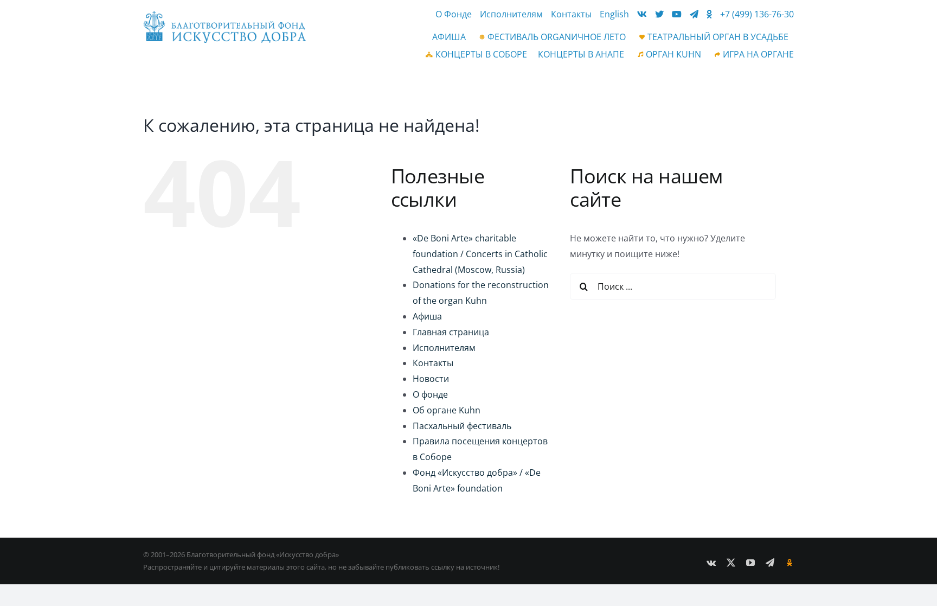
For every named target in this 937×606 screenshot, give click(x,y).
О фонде (430, 394)
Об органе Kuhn (446, 410)
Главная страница (451, 332)
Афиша (427, 316)
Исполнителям (444, 348)
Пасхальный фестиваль (462, 426)
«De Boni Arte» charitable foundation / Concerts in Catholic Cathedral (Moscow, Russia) (480, 254)
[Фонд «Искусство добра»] (224, 15)
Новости (431, 379)
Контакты (433, 363)
